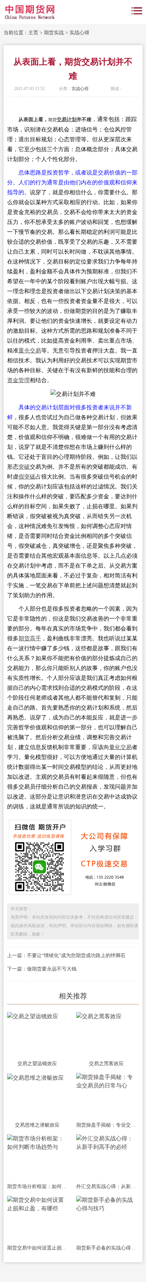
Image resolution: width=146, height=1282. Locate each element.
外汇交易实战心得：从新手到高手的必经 (106, 1186)
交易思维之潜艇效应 (37, 1125)
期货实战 (54, 32)
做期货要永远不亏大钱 (52, 969)
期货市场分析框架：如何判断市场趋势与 (37, 1186)
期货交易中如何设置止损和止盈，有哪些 (37, 1248)
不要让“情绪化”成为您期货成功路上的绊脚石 (76, 955)
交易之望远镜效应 (37, 1063)
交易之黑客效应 (106, 1063)
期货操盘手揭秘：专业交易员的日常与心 (106, 1125)
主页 (33, 32)
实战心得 (79, 32)
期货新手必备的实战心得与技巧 (106, 1248)
